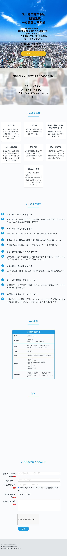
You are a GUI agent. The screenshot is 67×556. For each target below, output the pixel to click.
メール (22, 494)
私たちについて (33, 54)
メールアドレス (9, 485)
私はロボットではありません (27, 519)
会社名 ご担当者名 (9, 475)
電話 (29, 494)
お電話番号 (8, 481)
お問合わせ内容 (9, 501)
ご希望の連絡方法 (9, 495)
